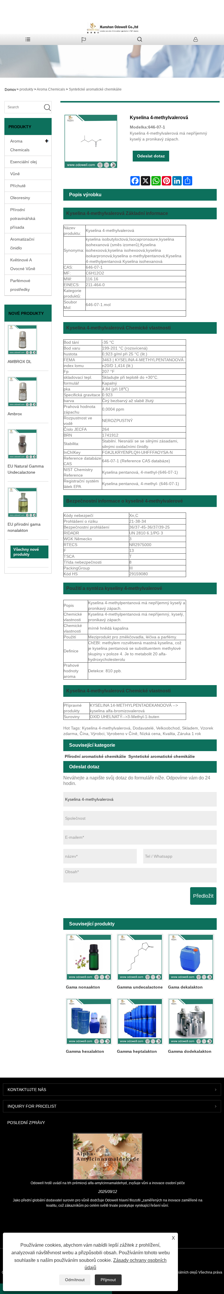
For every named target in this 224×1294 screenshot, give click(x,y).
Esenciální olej (23, 161)
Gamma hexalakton (85, 1051)
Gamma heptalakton (137, 1051)
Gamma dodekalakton (189, 1051)
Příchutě (18, 185)
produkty (26, 89)
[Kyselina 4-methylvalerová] (91, 141)
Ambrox (15, 413)
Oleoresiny (20, 197)
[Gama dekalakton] (191, 956)
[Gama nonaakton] (88, 956)
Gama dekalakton (185, 987)
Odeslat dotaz (151, 156)
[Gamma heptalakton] (139, 1021)
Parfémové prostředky (20, 285)
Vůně (15, 173)
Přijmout (108, 1279)
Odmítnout (75, 1279)
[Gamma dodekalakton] (191, 1021)
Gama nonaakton (83, 987)
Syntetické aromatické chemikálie (95, 89)
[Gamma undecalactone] (139, 956)
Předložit (203, 896)
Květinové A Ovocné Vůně (22, 264)
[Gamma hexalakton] (88, 1021)
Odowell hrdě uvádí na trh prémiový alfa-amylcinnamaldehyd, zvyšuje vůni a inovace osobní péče (108, 1183)
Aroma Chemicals (51, 89)
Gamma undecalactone (140, 987)
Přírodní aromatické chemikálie (95, 756)
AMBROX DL (20, 361)
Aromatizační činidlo (22, 243)
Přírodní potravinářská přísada (22, 218)
